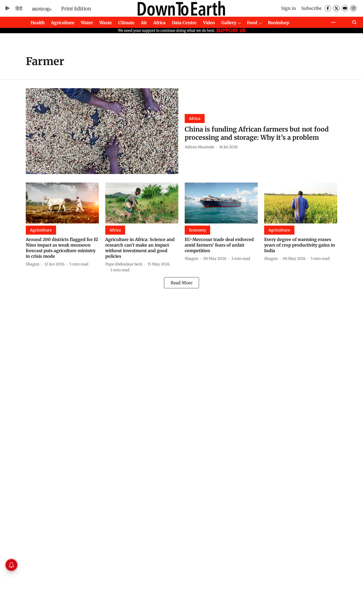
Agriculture (62, 22)
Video (209, 22)
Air (144, 22)
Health (38, 22)
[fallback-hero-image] (102, 131)
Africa (159, 22)
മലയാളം (42, 9)
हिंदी (18, 9)
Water (87, 22)
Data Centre (184, 22)
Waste (105, 22)
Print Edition (76, 9)
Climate (126, 22)
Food (252, 22)
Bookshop (278, 22)
